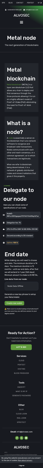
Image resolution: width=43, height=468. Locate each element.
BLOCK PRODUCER (21, 373)
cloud (21, 361)
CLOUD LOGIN (21, 414)
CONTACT (19, 3)
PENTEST (30, 3)
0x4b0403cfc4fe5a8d (15, 9)
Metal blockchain (14, 84)
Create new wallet (14, 303)
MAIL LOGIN (21, 418)
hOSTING (21, 369)
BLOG (11, 3)
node (11, 138)
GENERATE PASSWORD (21, 396)
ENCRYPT (21, 387)
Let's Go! (21, 347)
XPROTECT (21, 422)
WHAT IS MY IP (21, 391)
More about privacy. (25, 460)
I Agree (21, 465)
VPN (39, 3)
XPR (3, 3)
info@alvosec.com (32, 9)
